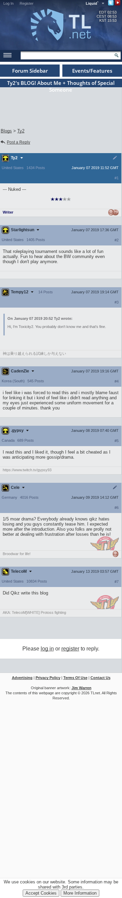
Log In (8, 3)
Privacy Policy (48, 678)
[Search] (116, 55)
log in (47, 649)
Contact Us (100, 678)
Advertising (22, 678)
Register (27, 3)
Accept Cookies (41, 893)
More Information (80, 893)
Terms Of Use (75, 678)
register (70, 649)
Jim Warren (82, 688)
